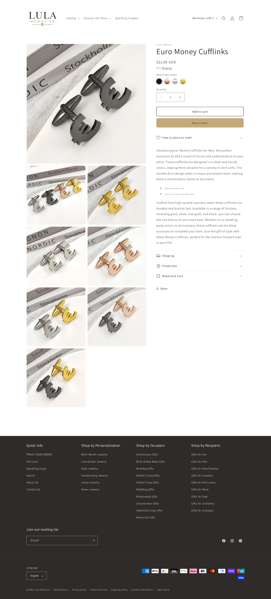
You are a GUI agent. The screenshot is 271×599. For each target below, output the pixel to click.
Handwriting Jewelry (94, 475)
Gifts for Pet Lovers (203, 482)
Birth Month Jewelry (94, 454)
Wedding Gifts (145, 489)
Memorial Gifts (145, 517)
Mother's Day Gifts (148, 475)
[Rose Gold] (167, 81)
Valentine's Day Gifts (149, 510)
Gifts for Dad (199, 496)
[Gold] (183, 81)
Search (30, 475)
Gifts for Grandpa (202, 510)
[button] (72, 18)
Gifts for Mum (200, 489)
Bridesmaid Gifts (147, 496)
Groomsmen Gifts (147, 503)
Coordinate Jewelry (94, 461)
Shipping (167, 67)
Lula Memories (42, 589)
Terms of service (98, 589)
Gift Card (32, 461)
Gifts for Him (199, 461)
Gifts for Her (199, 454)
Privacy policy (79, 589)
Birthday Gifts (145, 468)
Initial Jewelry (90, 482)
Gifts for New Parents (204, 468)
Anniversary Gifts (147, 454)
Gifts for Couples (202, 475)
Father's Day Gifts (147, 482)
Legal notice (163, 589)
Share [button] (164, 288)
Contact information (142, 589)
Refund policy (61, 589)
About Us (32, 482)
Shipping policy (119, 589)
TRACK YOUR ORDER (39, 454)
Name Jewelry (90, 489)
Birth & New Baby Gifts (150, 461)
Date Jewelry (89, 468)
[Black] (159, 81)
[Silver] (175, 81)
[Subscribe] (93, 540)
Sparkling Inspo (36, 468)
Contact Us (33, 489)
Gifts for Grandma (202, 503)
